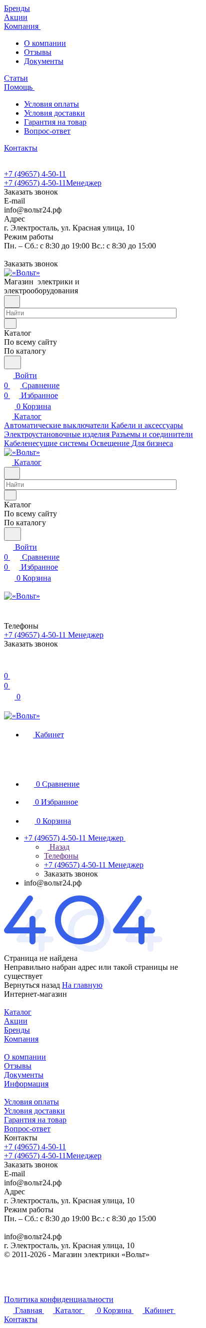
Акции (16, 1021)
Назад (59, 847)
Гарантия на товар (55, 122)
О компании (45, 43)
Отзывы (38, 52)
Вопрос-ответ (47, 131)
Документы (44, 61)
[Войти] (8, 666)
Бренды (17, 1030)
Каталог (18, 1012)
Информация (26, 1084)
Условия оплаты (51, 104)
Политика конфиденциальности (59, 1299)
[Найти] (12, 362)
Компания (21, 1039)
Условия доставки (54, 113)
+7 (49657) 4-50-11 (35, 174)
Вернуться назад (32, 985)
